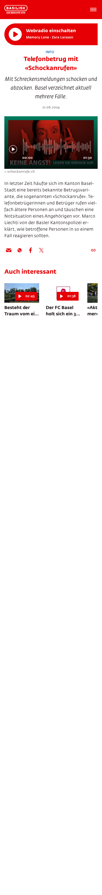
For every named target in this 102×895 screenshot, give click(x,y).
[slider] (57, 147)
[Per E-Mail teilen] (8, 250)
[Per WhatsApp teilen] (19, 250)
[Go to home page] (15, 9)
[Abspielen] (15, 34)
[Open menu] (93, 9)
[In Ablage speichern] (93, 250)
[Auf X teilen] (41, 250)
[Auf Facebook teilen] (30, 250)
